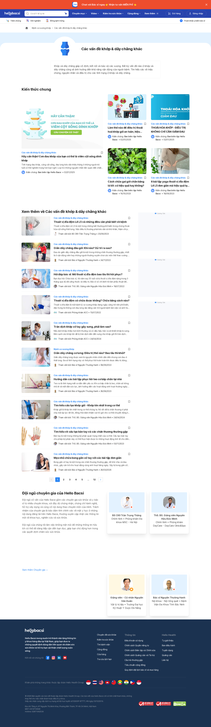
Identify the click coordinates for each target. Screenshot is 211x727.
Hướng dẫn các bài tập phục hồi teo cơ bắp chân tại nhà (88, 379)
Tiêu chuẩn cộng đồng (135, 665)
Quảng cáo (167, 655)
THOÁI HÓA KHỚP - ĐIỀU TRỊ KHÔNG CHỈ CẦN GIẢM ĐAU (168, 129)
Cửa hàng (101, 654)
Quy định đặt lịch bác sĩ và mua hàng (141, 670)
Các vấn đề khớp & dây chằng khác (70, 28)
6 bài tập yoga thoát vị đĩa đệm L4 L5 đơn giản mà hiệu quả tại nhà (170, 184)
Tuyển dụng (167, 650)
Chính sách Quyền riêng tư (137, 645)
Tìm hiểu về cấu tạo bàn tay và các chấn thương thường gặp (91, 431)
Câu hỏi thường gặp (134, 660)
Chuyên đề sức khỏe (106, 635)
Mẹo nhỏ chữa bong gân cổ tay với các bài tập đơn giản (87, 457)
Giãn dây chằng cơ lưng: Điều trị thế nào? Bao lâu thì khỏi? (89, 353)
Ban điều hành (168, 645)
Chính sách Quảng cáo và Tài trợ (140, 655)
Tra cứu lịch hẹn (104, 659)
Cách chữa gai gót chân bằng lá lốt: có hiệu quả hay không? (126, 183)
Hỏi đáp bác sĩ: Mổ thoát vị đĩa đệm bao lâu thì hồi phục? (88, 274)
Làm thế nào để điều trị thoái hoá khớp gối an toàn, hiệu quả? (125, 130)
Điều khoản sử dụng (134, 640)
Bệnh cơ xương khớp (41, 28)
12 (94, 479)
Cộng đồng (102, 649)
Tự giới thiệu (167, 640)
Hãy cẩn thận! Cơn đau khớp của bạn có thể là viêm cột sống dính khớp (61, 158)
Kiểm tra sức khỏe (105, 639)
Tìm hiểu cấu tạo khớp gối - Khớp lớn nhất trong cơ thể (87, 405)
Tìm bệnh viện (103, 644)
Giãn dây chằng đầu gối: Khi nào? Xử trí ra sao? (83, 248)
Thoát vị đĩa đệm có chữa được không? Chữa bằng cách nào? (91, 300)
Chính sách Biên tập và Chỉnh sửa (140, 650)
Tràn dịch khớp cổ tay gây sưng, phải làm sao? (82, 326)
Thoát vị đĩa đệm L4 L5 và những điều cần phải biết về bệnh (90, 221)
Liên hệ (165, 660)
